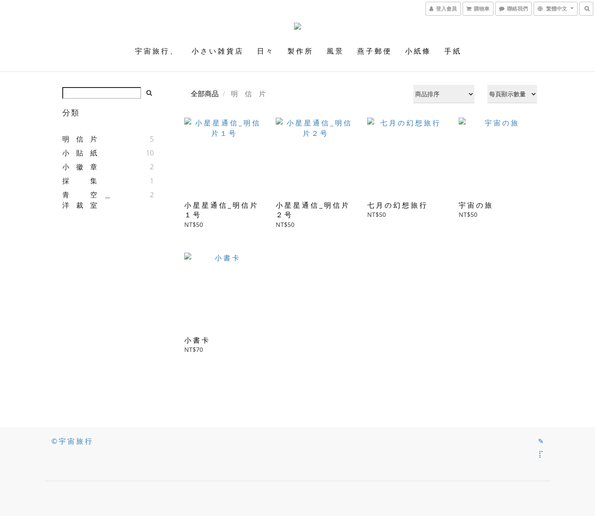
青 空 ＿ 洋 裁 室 (90, 200)
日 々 (265, 51)
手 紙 (452, 51)
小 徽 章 (79, 167)
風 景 (334, 51)
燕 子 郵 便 (373, 51)
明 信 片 (79, 139)
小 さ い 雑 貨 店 (217, 51)
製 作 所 (299, 51)
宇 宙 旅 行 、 (156, 51)
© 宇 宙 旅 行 (71, 441)
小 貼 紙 (79, 153)
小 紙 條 (417, 51)
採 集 (79, 180)
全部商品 (205, 93)
